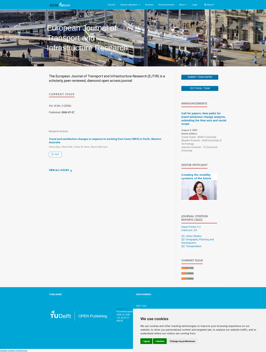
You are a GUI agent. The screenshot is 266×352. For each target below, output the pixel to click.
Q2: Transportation (191, 246)
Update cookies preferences (13, 350)
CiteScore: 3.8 (189, 230)
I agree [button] (146, 341)
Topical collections (129, 4)
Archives (149, 4)
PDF (56, 154)
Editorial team (200, 88)
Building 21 (122, 308)
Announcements (166, 4)
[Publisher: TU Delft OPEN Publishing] (78, 320)
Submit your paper (200, 77)
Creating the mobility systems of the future (196, 176)
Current (111, 4)
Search (210, 4)
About (182, 4)
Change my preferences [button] (182, 341)
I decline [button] (159, 341)
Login (194, 4)
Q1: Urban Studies (191, 236)
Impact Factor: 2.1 (191, 227)
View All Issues (59, 170)
